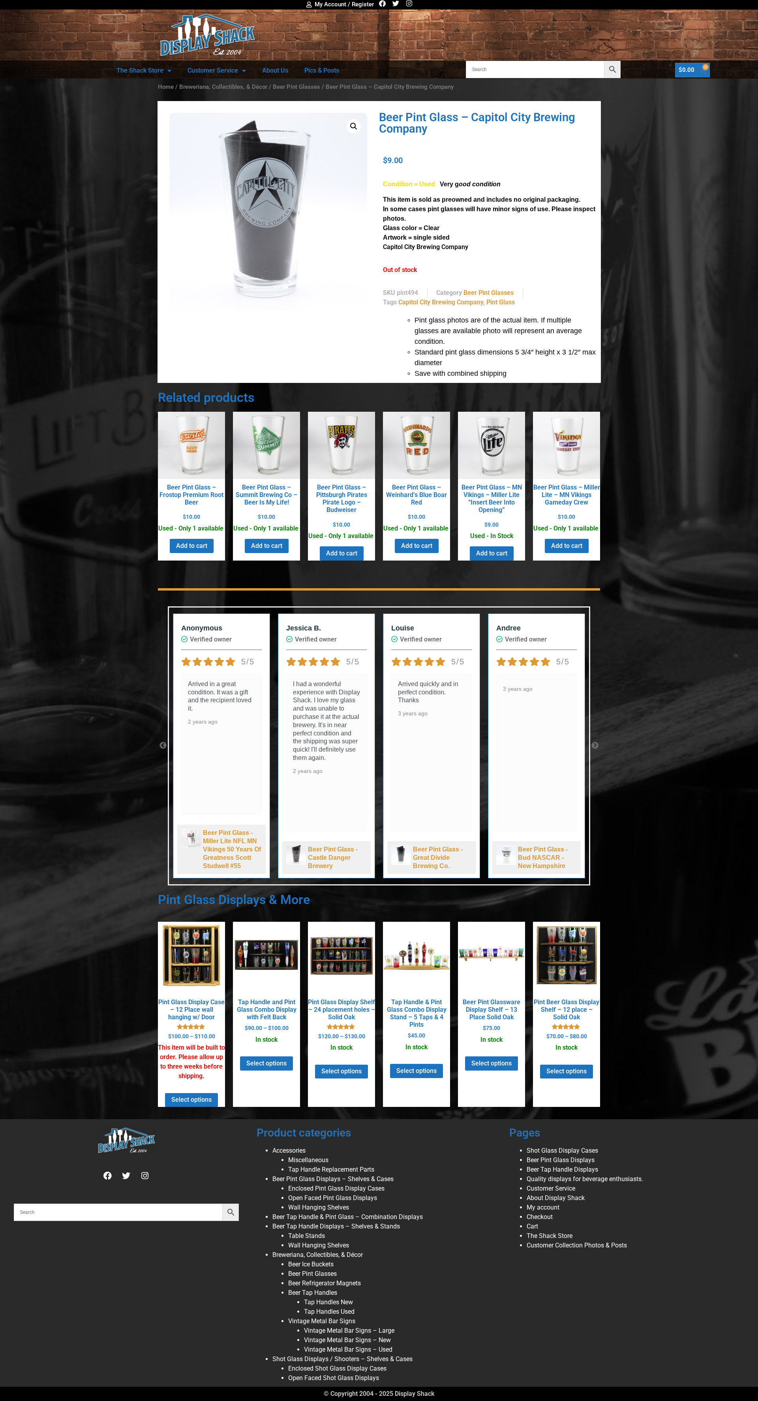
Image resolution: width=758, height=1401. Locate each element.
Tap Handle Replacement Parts (331, 1169)
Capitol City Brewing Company (440, 302)
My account (543, 1207)
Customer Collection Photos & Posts (577, 1245)
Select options (191, 1099)
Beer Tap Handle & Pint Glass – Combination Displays (347, 1217)
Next (595, 746)
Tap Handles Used (329, 1311)
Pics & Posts (321, 70)
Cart (532, 1226)
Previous (163, 746)
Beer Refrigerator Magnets (324, 1283)
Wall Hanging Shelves (318, 1207)
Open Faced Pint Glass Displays (332, 1198)
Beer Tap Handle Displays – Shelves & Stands (336, 1226)
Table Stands (306, 1236)
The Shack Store (139, 70)
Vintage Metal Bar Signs (321, 1321)
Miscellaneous (308, 1160)
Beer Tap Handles (312, 1292)
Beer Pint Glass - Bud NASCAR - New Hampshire (543, 857)
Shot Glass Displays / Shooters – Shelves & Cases (342, 1359)
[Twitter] (395, 3)
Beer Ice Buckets (311, 1264)
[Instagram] (409, 3)
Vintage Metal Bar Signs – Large (349, 1330)
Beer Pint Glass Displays (561, 1160)
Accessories (289, 1150)
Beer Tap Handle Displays (562, 1169)
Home (166, 86)
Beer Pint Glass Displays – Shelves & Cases (333, 1179)
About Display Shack (556, 1198)
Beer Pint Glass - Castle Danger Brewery (333, 857)
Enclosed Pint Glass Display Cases (336, 1188)
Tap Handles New (328, 1302)
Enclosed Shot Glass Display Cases (337, 1368)
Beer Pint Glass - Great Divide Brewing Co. (438, 857)
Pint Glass (500, 302)
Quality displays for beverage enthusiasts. (585, 1179)
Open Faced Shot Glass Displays (333, 1378)
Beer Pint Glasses (296, 86)
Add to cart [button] (191, 546)
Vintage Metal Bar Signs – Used (348, 1349)
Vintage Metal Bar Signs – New (347, 1340)
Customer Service (213, 70)
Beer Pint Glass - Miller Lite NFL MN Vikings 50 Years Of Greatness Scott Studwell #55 (232, 849)
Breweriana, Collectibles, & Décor (223, 86)
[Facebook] (382, 3)
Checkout (540, 1217)
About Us (275, 70)
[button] (354, 126)
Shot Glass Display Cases (562, 1150)
